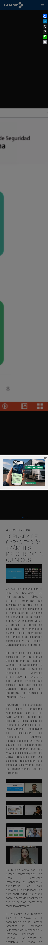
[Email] (44, 41)
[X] (44, 26)
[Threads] (44, 31)
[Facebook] (44, 16)
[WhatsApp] (44, 36)
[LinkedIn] (44, 21)
